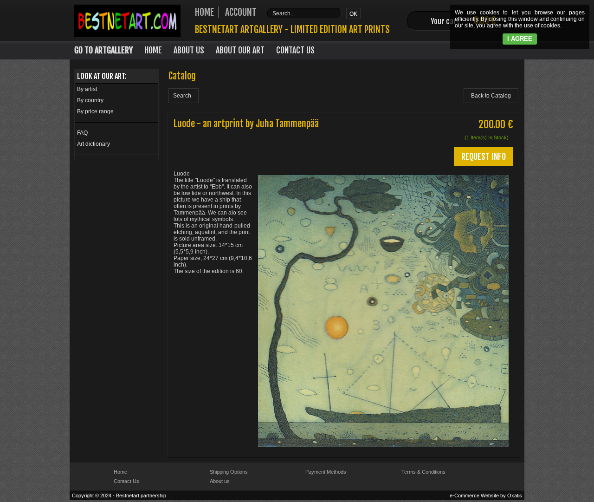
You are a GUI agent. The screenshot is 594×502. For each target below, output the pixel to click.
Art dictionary (93, 144)
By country (90, 100)
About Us (189, 50)
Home (153, 50)
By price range (95, 111)
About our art (240, 50)
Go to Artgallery (103, 50)
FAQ (82, 133)
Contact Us (295, 50)
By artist (87, 89)
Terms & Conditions (423, 472)
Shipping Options (229, 472)
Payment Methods (325, 472)
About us (220, 481)
